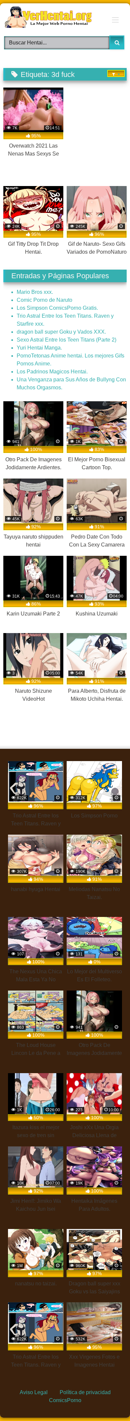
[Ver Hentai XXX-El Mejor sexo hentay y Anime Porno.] (53, 18)
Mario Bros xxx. (35, 292)
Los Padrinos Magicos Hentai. (52, 371)
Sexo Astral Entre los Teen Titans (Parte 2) (66, 340)
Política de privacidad (85, 1392)
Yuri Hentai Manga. (39, 348)
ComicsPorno (65, 1400)
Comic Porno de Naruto (44, 300)
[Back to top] (109, 1400)
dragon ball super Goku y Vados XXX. (61, 332)
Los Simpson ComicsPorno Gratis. (57, 308)
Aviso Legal (34, 1392)
